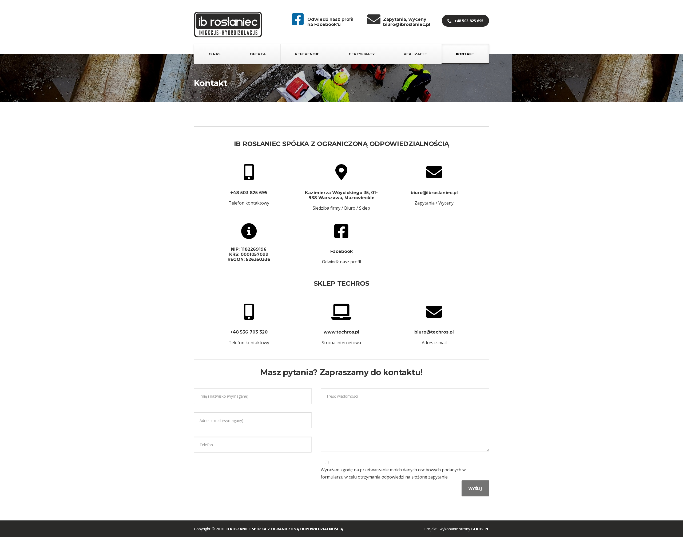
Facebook (341, 251)
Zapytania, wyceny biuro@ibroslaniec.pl (406, 22)
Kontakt (465, 54)
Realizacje (415, 54)
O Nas (215, 54)
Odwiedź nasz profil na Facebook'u (330, 22)
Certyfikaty (362, 54)
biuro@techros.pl (434, 332)
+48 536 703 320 (249, 332)
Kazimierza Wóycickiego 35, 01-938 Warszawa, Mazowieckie (341, 195)
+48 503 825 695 (468, 20)
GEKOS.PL (480, 528)
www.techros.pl (341, 332)
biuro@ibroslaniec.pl (434, 192)
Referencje (307, 54)
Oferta (258, 54)
